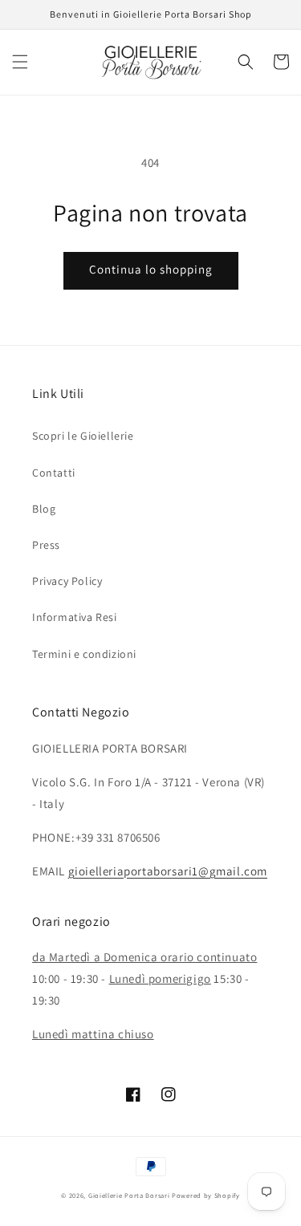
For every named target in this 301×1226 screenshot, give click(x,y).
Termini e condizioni (84, 654)
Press (46, 545)
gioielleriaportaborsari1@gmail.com (167, 871)
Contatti (53, 472)
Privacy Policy (67, 581)
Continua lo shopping (151, 269)
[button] (20, 61)
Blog (43, 508)
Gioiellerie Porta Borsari (129, 1195)
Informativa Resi (74, 617)
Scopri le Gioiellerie (83, 435)
